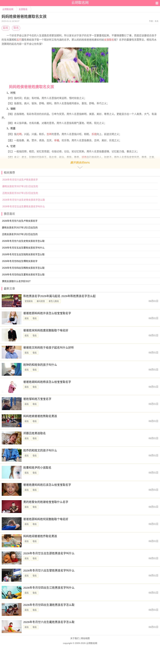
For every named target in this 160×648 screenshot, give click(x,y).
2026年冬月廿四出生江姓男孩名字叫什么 (49, 587)
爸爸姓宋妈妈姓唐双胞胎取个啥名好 (45, 330)
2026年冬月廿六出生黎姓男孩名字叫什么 (49, 570)
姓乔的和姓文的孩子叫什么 (40, 450)
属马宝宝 (41, 301)
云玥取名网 (7, 9)
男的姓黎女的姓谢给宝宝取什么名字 (45, 502)
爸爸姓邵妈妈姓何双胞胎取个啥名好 (45, 519)
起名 (5, 27)
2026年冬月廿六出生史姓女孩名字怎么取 (23, 199)
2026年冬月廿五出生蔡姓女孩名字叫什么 (23, 206)
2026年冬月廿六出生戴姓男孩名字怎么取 (49, 622)
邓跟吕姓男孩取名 (34, 433)
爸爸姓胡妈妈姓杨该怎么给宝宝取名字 (47, 382)
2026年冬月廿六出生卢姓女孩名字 (20, 179)
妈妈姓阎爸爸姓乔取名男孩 (40, 536)
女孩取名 (23, 9)
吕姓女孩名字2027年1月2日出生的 (20, 193)
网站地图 (85, 638)
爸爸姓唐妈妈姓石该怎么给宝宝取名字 (47, 484)
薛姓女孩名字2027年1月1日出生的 (20, 186)
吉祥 (49, 134)
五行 (19, 39)
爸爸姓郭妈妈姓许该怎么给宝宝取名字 (47, 313)
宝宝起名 (29, 301)
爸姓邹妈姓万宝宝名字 (37, 399)
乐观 (94, 134)
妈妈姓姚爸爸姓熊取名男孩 (40, 416)
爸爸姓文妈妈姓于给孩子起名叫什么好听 (48, 347)
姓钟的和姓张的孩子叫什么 (40, 364)
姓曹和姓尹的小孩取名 (37, 467)
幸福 (56, 140)
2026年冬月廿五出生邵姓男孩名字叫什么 (49, 553)
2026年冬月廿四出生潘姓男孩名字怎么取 (49, 604)
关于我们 (74, 638)
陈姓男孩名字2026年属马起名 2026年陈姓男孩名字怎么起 (59, 296)
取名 (16, 27)
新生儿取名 (54, 301)
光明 (19, 134)
